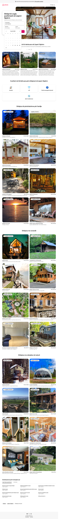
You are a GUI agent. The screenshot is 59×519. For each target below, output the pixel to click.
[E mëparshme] (27, 49)
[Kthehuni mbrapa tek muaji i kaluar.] (6, 31)
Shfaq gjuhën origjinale (39, 1)
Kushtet (31, 517)
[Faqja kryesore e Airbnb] (5, 5)
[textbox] (9, 28)
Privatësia (27, 517)
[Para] (31, 49)
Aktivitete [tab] (15, 482)
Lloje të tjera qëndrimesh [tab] (7, 482)
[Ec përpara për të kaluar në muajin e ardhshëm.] (19, 31)
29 (17, 45)
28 (15, 45)
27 (12, 45)
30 (19, 45)
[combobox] (14, 24)
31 (6, 47)
